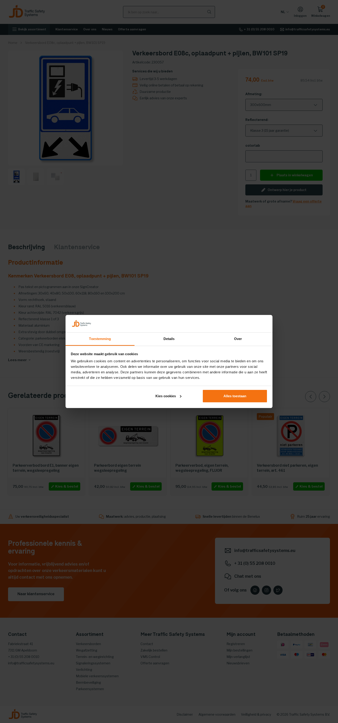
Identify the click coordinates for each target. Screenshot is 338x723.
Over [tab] (238, 339)
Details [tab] (169, 339)
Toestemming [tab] (100, 339)
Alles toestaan (234, 396)
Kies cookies (165, 396)
